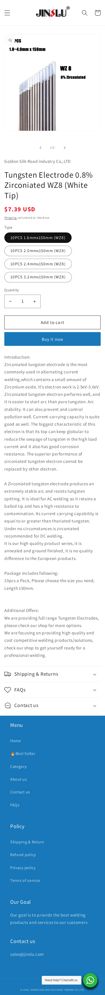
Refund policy (23, 854)
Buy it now (52, 339)
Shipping (10, 217)
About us (18, 779)
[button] (7, 12)
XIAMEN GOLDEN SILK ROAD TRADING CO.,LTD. (58, 989)
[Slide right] (64, 147)
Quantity (11, 289)
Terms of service (25, 880)
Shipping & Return (27, 842)
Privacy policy (23, 867)
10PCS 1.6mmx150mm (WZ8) (37, 237)
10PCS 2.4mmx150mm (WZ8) (37, 264)
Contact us (20, 792)
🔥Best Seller (22, 753)
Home (15, 740)
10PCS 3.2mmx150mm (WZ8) (37, 277)
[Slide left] (40, 147)
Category (18, 766)
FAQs (15, 805)
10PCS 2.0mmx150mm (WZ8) (37, 250)
